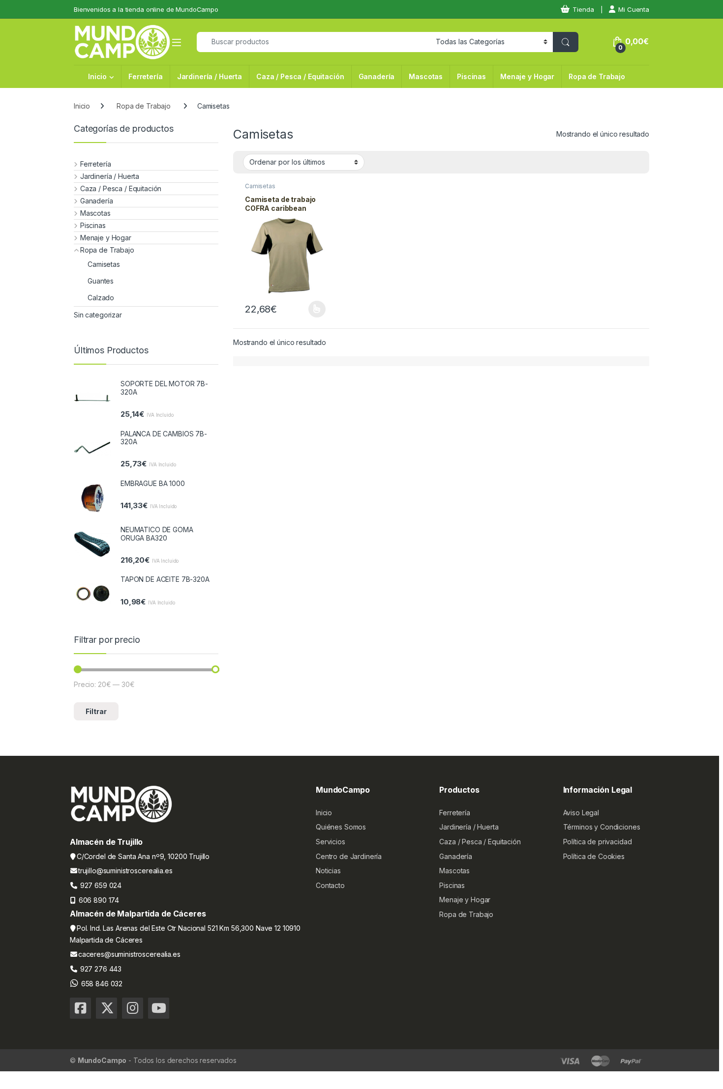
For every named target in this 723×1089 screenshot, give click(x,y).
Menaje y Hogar (527, 76)
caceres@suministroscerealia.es (129, 954)
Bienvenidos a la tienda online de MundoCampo (146, 9)
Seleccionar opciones (306, 309)
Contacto (330, 885)
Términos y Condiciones (601, 827)
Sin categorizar (98, 315)
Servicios (330, 841)
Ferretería (145, 76)
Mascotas (426, 76)
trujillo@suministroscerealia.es (125, 870)
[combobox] (313, 42)
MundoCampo (102, 1060)
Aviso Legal (581, 812)
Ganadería (377, 76)
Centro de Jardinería (349, 856)
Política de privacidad (597, 841)
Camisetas (260, 186)
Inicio (97, 76)
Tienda (583, 9)
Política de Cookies (594, 856)
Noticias (328, 870)
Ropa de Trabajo (597, 76)
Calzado (101, 297)
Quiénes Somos (341, 827)
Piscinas (471, 76)
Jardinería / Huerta (209, 76)
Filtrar (96, 711)
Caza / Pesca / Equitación (300, 76)
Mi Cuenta (633, 9)
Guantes (101, 281)
